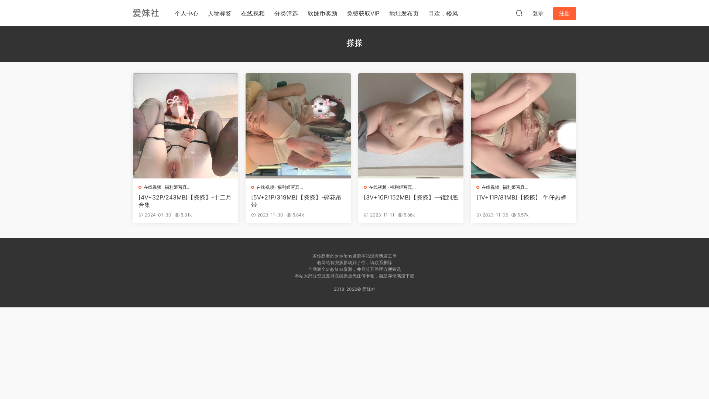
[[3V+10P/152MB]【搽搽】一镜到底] (410, 125)
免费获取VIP (363, 13)
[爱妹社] (146, 13)
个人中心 (186, 13)
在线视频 (253, 13)
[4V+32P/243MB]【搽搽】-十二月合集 (185, 201)
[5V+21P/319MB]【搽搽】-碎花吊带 (296, 201)
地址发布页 (404, 13)
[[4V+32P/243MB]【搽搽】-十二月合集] (185, 125)
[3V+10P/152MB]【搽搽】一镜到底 (411, 197)
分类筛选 (286, 13)
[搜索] (519, 13)
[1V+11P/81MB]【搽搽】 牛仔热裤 (521, 197)
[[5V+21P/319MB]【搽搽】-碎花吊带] (298, 125)
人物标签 (220, 13)
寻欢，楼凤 (443, 13)
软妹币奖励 (322, 13)
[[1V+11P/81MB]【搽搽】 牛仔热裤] (523, 125)
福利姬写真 (176, 187)
